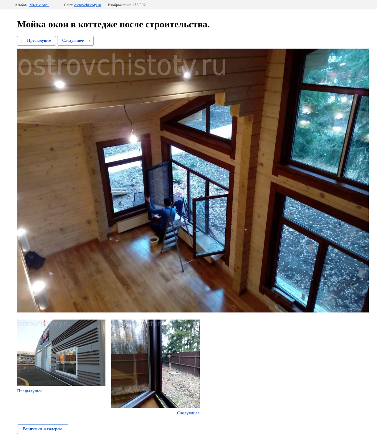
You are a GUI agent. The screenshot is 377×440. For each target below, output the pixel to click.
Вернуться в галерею (42, 429)
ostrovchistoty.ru (87, 5)
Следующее (73, 40)
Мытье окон (39, 5)
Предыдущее (39, 40)
